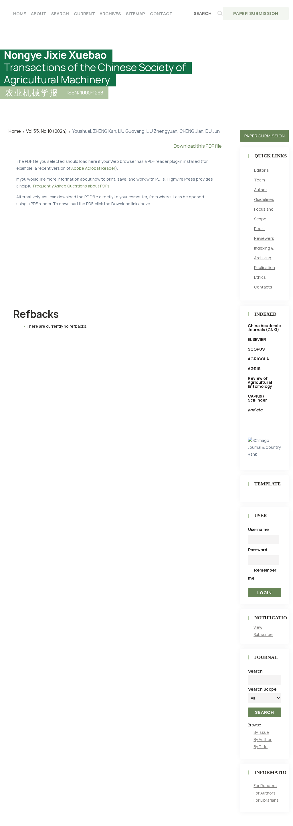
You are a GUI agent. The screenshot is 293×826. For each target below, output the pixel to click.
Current (84, 14)
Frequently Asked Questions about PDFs (71, 186)
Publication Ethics (264, 272)
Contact (161, 14)
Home (19, 14)
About (38, 14)
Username (258, 529)
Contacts (263, 287)
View (258, 627)
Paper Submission (255, 13)
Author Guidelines (264, 194)
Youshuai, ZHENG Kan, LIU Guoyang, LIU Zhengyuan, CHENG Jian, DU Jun (146, 131)
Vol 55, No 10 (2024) (46, 131)
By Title (261, 746)
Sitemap (135, 14)
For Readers (265, 785)
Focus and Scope (264, 214)
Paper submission (264, 136)
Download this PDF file (198, 146)
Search (60, 14)
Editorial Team (262, 175)
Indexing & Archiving (264, 252)
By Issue (261, 732)
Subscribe (263, 634)
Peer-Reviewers (264, 233)
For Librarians (266, 800)
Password (257, 549)
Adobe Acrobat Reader (93, 168)
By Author (263, 739)
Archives (110, 14)
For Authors (265, 793)
